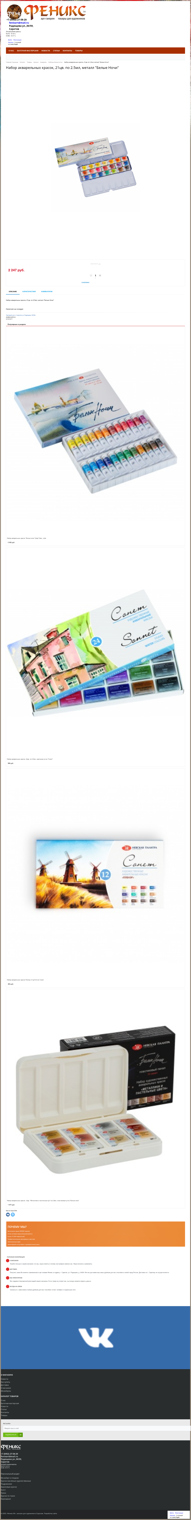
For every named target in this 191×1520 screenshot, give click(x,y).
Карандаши (6, 1499)
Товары (4, 1415)
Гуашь (3, 1493)
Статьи (4, 1409)
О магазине (6, 1388)
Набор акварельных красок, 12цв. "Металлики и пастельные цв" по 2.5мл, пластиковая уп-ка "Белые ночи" (43, 1200)
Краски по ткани (8, 1496)
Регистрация (17, 40)
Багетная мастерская (10, 1403)
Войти (10, 40)
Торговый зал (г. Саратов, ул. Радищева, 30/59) (20, 315)
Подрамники (6, 1484)
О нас (3, 1400)
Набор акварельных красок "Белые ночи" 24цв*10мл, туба (26, 538)
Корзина (10, 42)
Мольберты (6, 1391)
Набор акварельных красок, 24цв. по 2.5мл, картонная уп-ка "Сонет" (30, 759)
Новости (4, 1379)
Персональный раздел (10, 1473)
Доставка (5, 1385)
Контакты (5, 1412)
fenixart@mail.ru (19, 22)
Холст (3, 1490)
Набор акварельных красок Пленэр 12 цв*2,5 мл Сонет (25, 980)
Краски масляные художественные (16, 1481)
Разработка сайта (50, 1513)
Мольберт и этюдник (10, 1478)
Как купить (5, 1382)
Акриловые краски (9, 1487)
